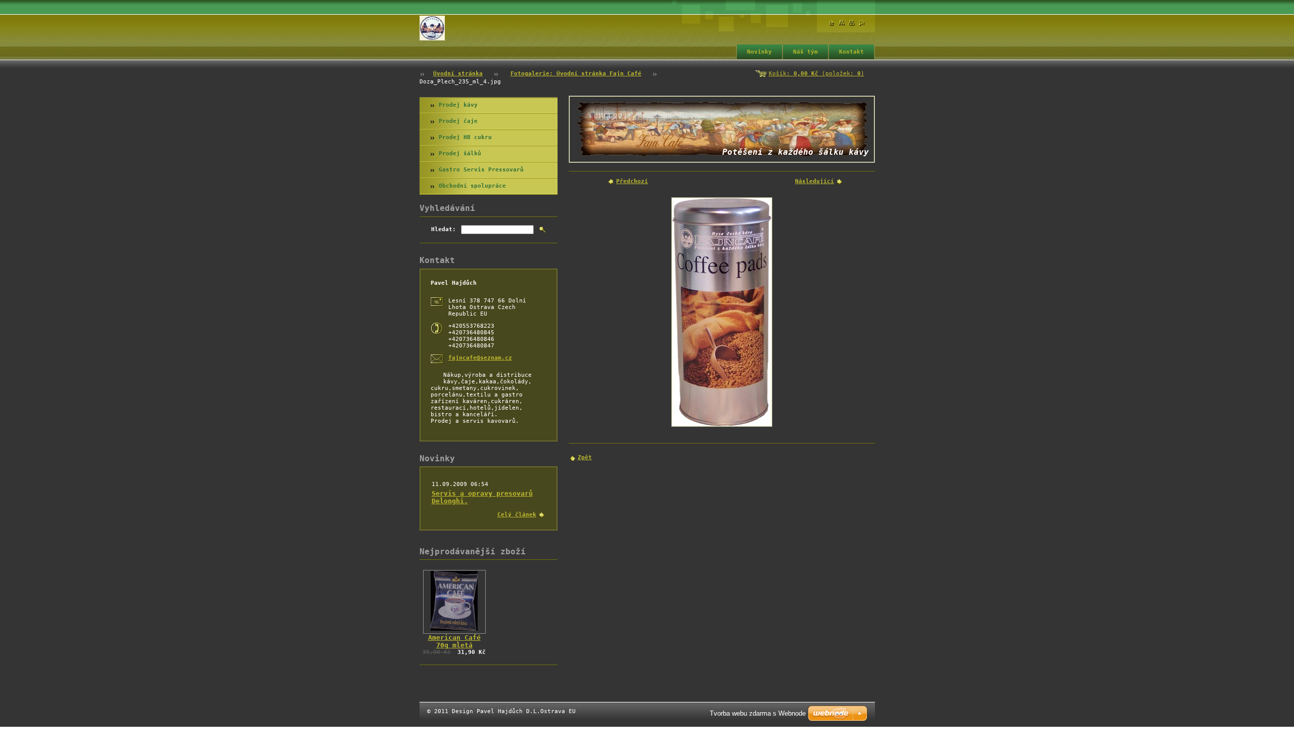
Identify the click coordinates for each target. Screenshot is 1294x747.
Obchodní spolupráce (472, 186)
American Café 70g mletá (454, 641)
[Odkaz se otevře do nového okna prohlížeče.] (721, 312)
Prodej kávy (458, 105)
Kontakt (851, 52)
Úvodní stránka (458, 73)
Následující (814, 181)
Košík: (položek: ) (816, 73)
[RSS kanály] (862, 23)
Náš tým (805, 52)
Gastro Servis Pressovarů (481, 169)
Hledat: (443, 229)
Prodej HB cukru (465, 137)
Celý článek (516, 514)
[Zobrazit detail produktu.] (454, 602)
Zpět (585, 457)
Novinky (759, 52)
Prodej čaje (458, 121)
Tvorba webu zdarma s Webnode (758, 713)
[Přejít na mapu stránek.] (842, 23)
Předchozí (632, 181)
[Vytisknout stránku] (852, 23)
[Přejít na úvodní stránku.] (432, 28)
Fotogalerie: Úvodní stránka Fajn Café (576, 73)
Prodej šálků (460, 153)
